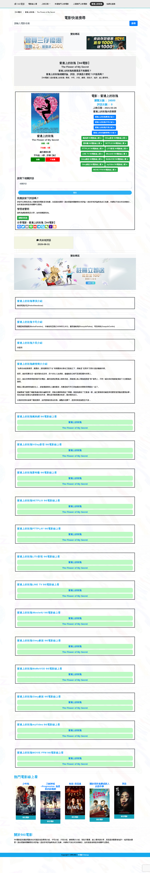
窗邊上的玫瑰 (97, 4)
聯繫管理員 (23, 218)
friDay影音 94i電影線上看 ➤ (116, 138)
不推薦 (52, 159)
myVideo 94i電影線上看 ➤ (117, 164)
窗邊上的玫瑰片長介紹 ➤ (105, 127)
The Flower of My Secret (75, 428)
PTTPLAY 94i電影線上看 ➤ (93, 148)
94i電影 (21, 4)
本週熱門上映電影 (62, 4)
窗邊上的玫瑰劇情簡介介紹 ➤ (104, 133)
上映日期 (45, 4)
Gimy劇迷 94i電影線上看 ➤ (92, 159)
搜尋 (133, 23)
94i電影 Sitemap (83, 855)
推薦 (38, 159)
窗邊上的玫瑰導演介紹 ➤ (105, 117)
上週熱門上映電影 (80, 4)
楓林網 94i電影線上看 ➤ (92, 138)
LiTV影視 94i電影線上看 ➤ (117, 148)
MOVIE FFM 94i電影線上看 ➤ (104, 170)
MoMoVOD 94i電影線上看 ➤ (117, 159)
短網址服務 (111, 4)
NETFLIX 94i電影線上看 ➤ (115, 143)
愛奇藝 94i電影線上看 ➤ (92, 143)
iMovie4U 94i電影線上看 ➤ (116, 154)
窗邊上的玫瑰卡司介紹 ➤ (105, 122)
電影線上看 (32, 4)
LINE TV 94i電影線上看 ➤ (92, 154)
